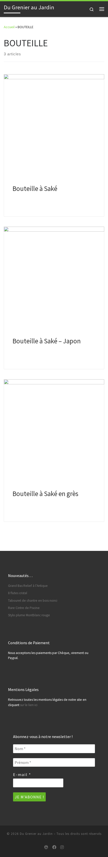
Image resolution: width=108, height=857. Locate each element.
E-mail (22, 774)
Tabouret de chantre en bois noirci (32, 600)
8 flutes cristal (17, 593)
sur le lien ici (28, 705)
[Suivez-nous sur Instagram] (62, 847)
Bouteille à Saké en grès (45, 493)
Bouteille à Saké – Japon (47, 341)
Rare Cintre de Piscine (24, 608)
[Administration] (46, 847)
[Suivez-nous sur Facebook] (54, 847)
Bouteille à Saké (35, 188)
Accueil (9, 27)
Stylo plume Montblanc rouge (29, 615)
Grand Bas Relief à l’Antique (28, 586)
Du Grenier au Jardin (36, 834)
